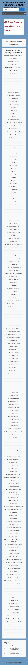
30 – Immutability (13, 156)
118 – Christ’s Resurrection (13, 425)
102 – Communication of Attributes (13, 377)
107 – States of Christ (13, 392)
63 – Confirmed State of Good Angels (13, 258)
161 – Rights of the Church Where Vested (13, 559)
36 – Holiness (13, 174)
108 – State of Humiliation (13, 395)
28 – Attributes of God (13, 150)
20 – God (13, 125)
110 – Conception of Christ (13, 401)
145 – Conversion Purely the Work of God (13, 509)
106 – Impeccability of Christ (13, 389)
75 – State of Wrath (13, 294)
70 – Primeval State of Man (13, 279)
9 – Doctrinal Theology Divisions (13, 92)
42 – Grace (13, 192)
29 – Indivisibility (13, 153)
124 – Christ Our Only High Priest (13, 444)
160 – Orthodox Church (13, 556)
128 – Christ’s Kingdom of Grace (13, 456)
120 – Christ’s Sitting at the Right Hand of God (13, 431)
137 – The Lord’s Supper (13, 483)
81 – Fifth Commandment (13, 313)
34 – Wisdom (13, 168)
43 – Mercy (13, 195)
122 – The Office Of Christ (13, 437)
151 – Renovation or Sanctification (13, 527)
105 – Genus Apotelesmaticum (13, 386)
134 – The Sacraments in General (13, 474)
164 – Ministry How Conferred (13, 568)
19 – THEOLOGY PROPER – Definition (13, 122)
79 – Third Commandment (13, 306)
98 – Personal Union (13, 364)
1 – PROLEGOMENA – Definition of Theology (13, 67)
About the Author (13, 58)
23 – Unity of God (13, 134)
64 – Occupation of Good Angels (13, 261)
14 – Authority (13, 107)
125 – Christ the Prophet (13, 447)
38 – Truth (13, 180)
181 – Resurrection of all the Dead (13, 621)
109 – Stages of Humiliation (13, 398)
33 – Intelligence (13, 165)
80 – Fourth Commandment (13, 309)
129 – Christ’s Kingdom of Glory (13, 459)
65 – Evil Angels (13, 264)
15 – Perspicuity (13, 110)
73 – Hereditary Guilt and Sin (13, 288)
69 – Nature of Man (13, 276)
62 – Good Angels (13, 255)
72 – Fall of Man (13, 285)
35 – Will (13, 171)
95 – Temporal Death (13, 355)
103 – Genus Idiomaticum (13, 380)
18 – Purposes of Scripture (13, 119)
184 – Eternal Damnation (13, 631)
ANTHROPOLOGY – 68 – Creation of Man (13, 273)
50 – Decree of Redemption (13, 217)
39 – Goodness (13, 183)
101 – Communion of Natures (13, 373)
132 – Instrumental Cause (13, 468)
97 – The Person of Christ (13, 361)
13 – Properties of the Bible (13, 104)
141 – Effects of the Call (13, 497)
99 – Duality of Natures (13, 367)
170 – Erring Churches (13, 587)
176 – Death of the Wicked (13, 606)
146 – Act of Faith (13, 512)
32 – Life (13, 162)
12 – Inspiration (13, 101)
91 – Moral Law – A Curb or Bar (13, 343)
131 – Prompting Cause (13, 465)
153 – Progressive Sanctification (13, 533)
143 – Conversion (13, 503)
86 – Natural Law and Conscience (13, 328)
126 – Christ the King (13, 450)
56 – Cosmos (13, 235)
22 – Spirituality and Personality (13, 131)
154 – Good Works (13, 536)
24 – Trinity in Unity (13, 137)
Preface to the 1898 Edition (13, 61)
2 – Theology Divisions (13, 70)
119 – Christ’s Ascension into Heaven (13, 428)
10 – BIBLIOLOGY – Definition (13, 95)
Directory (14, 647)
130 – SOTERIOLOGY (13, 462)
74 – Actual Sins (13, 291)
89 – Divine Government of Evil (13, 337)
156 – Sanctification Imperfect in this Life (13, 544)
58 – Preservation (13, 241)
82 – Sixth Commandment (13, 316)
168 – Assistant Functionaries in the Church (13, 580)
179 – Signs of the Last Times (13, 615)
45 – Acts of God (13, 201)
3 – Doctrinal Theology (13, 73)
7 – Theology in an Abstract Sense (13, 86)
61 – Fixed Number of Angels (13, 252)
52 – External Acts (13, 223)
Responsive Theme (9, 663)
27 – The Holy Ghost (13, 147)
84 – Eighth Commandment (13, 322)
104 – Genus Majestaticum (13, 383)
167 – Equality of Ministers (13, 577)
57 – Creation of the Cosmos (13, 238)
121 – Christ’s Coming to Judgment (13, 434)
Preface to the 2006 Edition (13, 64)
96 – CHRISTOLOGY (13, 358)
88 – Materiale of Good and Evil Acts (13, 334)
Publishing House (14, 650)
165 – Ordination (13, 571)
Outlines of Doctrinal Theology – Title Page (13, 55)
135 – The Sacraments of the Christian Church (13, 477)
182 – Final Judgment (13, 624)
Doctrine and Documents (14, 648)
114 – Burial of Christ (13, 413)
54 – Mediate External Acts (13, 229)
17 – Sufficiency (13, 116)
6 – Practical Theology (13, 83)
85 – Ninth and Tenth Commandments (13, 325)
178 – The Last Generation (13, 612)
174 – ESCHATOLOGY (13, 600)
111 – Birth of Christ (13, 404)
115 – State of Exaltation (13, 416)
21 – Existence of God (13, 128)
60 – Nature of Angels (13, 249)
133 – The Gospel (13, 471)
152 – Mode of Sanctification (13, 530)
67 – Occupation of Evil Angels (13, 270)
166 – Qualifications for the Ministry (13, 574)
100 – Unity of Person (13, 370)
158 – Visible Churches (13, 550)
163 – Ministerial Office (13, 565)
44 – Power (13, 198)
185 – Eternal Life (13, 634)
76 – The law (13, 297)
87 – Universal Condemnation (13, 331)
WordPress (20, 663)
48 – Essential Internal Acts (13, 211)
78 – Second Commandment (13, 303)
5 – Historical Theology (13, 80)
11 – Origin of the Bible (13, 98)
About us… (14, 645)
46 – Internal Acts (13, 204)
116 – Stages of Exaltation (13, 419)
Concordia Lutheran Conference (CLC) (14, 3)
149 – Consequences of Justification (13, 521)
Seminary (14, 652)
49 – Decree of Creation (13, 214)
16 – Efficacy (13, 113)
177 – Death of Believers (13, 609)
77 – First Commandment (13, 300)
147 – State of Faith (13, 515)
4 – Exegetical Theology (13, 77)
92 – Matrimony (13, 346)
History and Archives (14, 649)
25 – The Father (13, 140)
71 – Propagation (13, 282)
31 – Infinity (13, 159)
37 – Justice (13, 177)
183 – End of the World (13, 628)
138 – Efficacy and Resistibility (13, 486)
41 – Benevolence (13, 189)
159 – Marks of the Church (13, 553)
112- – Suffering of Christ (13, 407)
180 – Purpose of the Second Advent (13, 618)
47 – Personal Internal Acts (13, 208)
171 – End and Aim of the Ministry (13, 590)
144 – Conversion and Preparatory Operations (13, 506)
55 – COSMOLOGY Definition (13, 232)
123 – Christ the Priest (13, 440)
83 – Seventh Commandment (13, 319)
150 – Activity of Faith (13, 524)
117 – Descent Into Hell (13, 422)
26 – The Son (13, 144)
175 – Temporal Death (13, 603)
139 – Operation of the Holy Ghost (13, 489)
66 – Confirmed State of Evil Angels (13, 267)
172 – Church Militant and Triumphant (13, 593)
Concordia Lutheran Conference (15, 662)
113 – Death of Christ (13, 410)
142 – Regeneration (13, 500)
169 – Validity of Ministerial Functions (13, 583)
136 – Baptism (13, 480)
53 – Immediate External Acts (13, 226)
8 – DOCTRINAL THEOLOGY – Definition (13, 89)
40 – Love (13, 186)
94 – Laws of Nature (13, 352)
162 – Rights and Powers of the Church (13, 562)
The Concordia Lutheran (14, 653)
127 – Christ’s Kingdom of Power (13, 453)
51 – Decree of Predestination (13, 220)
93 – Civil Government (13, 349)
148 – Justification (13, 518)
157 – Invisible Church (13, 547)
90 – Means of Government (13, 340)
